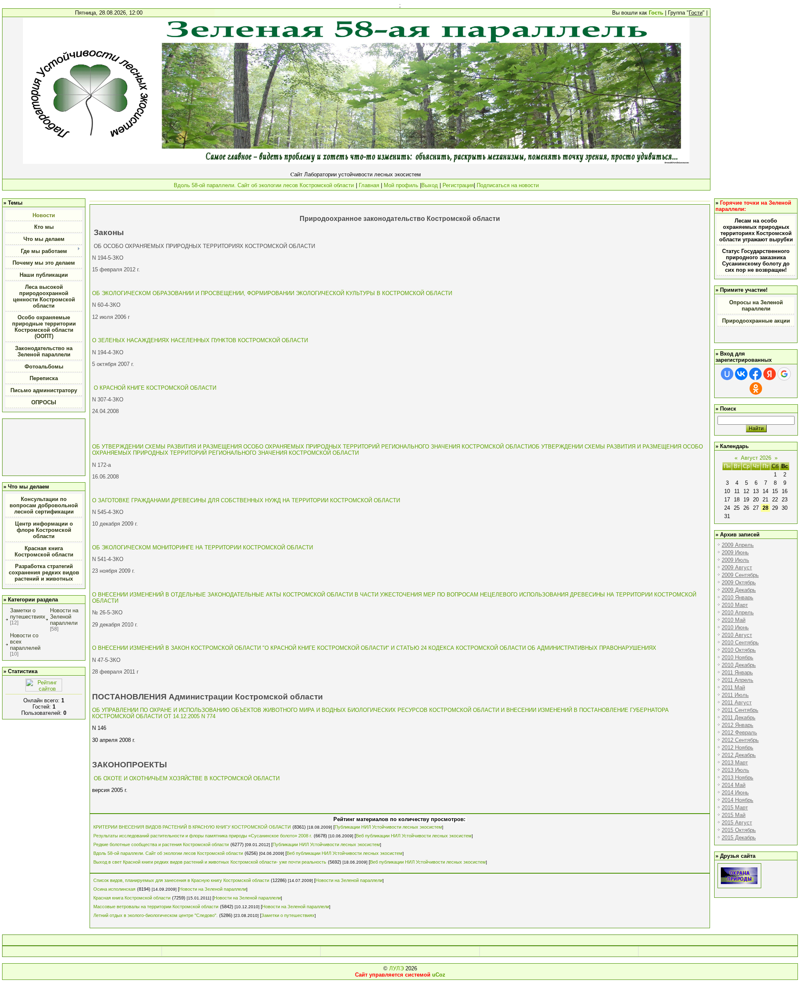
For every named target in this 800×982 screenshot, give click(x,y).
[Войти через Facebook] (755, 374)
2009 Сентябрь (740, 575)
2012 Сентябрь (740, 740)
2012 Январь (737, 725)
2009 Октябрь (739, 582)
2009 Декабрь (739, 590)
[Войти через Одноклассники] (756, 388)
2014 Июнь (735, 792)
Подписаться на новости (507, 185)
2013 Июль (735, 770)
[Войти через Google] (784, 374)
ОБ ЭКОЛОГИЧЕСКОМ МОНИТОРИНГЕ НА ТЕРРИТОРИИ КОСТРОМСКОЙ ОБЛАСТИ (202, 547)
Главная (369, 185)
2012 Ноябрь (737, 747)
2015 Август (737, 822)
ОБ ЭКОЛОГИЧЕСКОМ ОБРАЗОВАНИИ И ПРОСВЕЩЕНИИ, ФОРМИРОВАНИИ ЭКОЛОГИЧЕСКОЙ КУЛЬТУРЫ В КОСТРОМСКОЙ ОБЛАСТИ (272, 293)
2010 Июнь (735, 627)
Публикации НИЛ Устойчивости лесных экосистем (388, 826)
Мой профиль (401, 185)
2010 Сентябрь (740, 642)
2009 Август (737, 567)
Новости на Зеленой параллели (64, 616)
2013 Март (735, 762)
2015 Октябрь (739, 830)
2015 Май (733, 815)
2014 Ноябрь (737, 800)
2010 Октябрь (739, 650)
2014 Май (733, 785)
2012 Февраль (739, 732)
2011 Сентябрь (740, 710)
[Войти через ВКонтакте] (741, 374)
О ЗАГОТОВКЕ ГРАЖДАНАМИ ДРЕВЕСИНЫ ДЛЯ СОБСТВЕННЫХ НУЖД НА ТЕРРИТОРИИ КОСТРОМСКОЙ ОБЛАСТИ (246, 500)
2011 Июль (735, 695)
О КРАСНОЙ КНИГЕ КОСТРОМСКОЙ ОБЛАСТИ (155, 388)
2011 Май (733, 687)
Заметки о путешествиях (27, 613)
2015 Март (735, 807)
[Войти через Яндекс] (769, 374)
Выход (429, 185)
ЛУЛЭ (396, 968)
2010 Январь (737, 597)
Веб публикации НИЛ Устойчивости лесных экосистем (414, 835)
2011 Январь (737, 672)
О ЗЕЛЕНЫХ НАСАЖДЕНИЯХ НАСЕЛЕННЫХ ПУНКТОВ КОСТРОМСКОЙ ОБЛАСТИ (200, 340)
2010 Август (737, 635)
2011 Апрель (737, 680)
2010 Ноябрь (737, 657)
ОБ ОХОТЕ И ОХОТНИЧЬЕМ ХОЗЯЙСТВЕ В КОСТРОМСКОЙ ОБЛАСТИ (187, 778)
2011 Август (737, 702)
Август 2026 (756, 458)
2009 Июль (735, 560)
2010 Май (733, 620)
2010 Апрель (738, 612)
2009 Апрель (738, 545)
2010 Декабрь (739, 665)
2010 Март (735, 605)
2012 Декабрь (739, 755)
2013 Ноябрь (737, 777)
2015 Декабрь (739, 837)
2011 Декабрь (738, 717)
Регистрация (458, 185)
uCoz (438, 975)
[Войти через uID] (727, 374)
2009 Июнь (735, 552)
